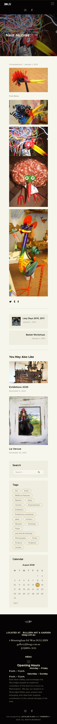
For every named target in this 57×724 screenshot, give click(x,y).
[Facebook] (18, 301)
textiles (18, 547)
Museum (18, 524)
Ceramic (18, 505)
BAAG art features (22, 495)
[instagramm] (25, 10)
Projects (18, 543)
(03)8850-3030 (28, 648)
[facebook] (31, 10)
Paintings (32, 524)
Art (16, 491)
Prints (34, 538)
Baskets (18, 500)
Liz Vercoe (15, 448)
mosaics (29, 519)
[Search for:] (28, 472)
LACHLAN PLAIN (28, 717)
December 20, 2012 (17, 452)
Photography (20, 538)
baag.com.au (28, 635)
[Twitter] (10, 301)
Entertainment (34, 505)
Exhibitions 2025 (18, 387)
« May (15, 603)
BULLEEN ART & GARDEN (37, 633)
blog (30, 500)
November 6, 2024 (17, 391)
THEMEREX (44, 717)
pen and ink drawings (23, 533)
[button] (52, 4)
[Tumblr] (14, 301)
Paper (17, 529)
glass (17, 519)
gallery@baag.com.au (28, 644)
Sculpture (32, 543)
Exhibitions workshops (24, 514)
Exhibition (19, 510)
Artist (26, 491)
